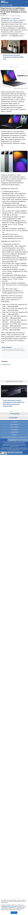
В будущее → (14, 417)
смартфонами (16, 18)
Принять (14, 912)
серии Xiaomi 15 (14, 20)
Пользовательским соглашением (9, 906)
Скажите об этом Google (7, 349)
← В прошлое (14, 414)
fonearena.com (6, 364)
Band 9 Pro (10, 22)
